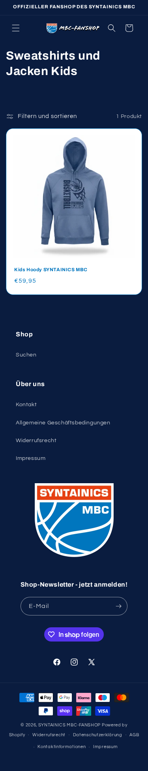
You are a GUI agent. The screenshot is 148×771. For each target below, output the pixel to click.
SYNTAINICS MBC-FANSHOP (69, 725)
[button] (15, 28)
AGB (134, 735)
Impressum (30, 458)
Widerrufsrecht (36, 440)
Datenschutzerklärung (97, 735)
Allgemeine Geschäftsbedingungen (63, 423)
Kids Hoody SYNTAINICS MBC (51, 269)
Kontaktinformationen (61, 747)
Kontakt (26, 404)
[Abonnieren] (118, 606)
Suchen (26, 355)
